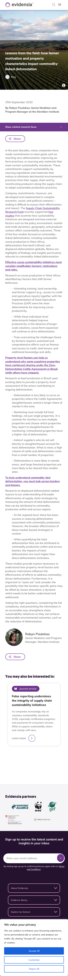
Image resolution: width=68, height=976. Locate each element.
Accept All (34, 950)
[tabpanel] (34, 719)
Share (17, 138)
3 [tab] (36, 763)
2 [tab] (32, 763)
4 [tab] (39, 763)
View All (32, 771)
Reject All (34, 968)
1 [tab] (29, 763)
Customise (34, 959)
